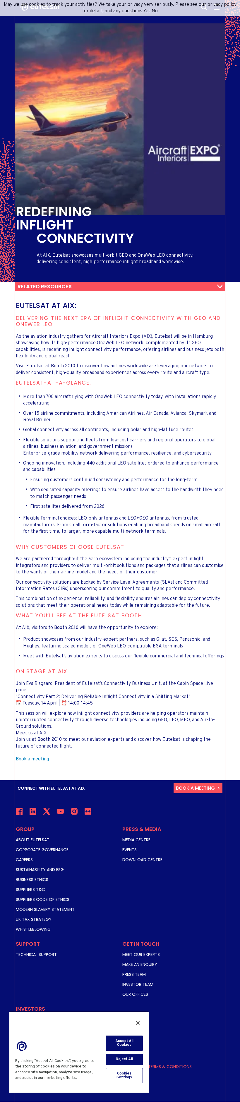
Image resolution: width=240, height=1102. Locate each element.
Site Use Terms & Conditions (161, 1067)
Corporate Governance (42, 850)
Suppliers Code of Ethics (42, 899)
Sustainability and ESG (40, 870)
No (155, 11)
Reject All (124, 1059)
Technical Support (36, 954)
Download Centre (142, 860)
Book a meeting (195, 788)
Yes (146, 11)
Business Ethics (32, 879)
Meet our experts (141, 954)
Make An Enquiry (139, 964)
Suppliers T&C (30, 889)
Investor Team (137, 984)
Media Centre (136, 840)
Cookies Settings (124, 1075)
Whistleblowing (33, 929)
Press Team (134, 974)
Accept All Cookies (124, 1043)
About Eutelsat (32, 840)
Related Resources (45, 286)
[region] (79, 1052)
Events (129, 850)
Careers (24, 860)
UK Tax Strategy (34, 919)
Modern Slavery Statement (45, 909)
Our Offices (135, 994)
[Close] (137, 1023)
